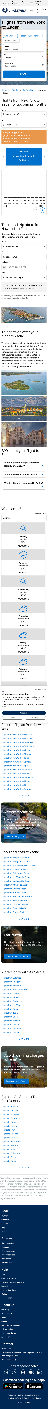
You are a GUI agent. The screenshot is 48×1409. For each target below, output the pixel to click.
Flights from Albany (10, 1024)
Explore (4, 1223)
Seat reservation (8, 1251)
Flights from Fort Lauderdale (14, 989)
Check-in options (8, 1278)
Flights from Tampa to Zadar (14, 900)
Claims (4, 1294)
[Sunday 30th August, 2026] (32, 197)
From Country (37, 1398)
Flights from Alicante (11, 1028)
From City (27, 1398)
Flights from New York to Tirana (15, 781)
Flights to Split (8, 1137)
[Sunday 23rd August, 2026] (5, 197)
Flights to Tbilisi (8, 1157)
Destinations (6, 1258)
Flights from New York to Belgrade (16, 734)
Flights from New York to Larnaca (16, 761)
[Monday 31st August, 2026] (36, 197)
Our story (5, 1309)
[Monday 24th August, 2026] (9, 197)
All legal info (6, 1337)
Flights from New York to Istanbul (16, 769)
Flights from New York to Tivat (15, 758)
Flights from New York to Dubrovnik (17, 789)
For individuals (5, 3)
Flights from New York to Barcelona (17, 777)
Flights (15, 90)
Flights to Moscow (9, 1110)
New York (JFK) (11, 49)
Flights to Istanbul (9, 1145)
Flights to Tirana (8, 1161)
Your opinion (6, 1298)
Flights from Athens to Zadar (14, 884)
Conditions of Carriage (10, 1325)
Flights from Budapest (11, 1001)
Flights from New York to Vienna (15, 750)
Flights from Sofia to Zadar (13, 888)
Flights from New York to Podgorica (17, 746)
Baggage (5, 1247)
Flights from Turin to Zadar (13, 892)
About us (24, 3)
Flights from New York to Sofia (15, 773)
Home (4, 90)
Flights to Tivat (8, 1129)
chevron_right (45, 157)
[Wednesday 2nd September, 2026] (44, 197)
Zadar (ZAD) (10, 57)
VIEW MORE (24, 795)
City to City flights (31, 1395)
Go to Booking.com (15, 836)
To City (20, 1395)
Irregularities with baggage (12, 1282)
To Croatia (28, 90)
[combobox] (24, 114)
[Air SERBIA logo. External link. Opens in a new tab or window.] (3, 692)
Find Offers (24, 160)
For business (15, 3)
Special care (6, 1286)
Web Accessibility (8, 1359)
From (6, 46)
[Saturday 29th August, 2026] (28, 197)
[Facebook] (7, 1372)
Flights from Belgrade (11, 977)
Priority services (8, 1255)
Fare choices (6, 1262)
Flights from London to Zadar (14, 869)
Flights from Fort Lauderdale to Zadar (18, 865)
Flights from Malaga (10, 1020)
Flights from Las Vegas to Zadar (15, 877)
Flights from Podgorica (12, 981)
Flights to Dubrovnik (10, 1153)
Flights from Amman (10, 1032)
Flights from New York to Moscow (16, 738)
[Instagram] (23, 1372)
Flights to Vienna (9, 1122)
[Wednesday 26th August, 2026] (17, 197)
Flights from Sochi (9, 1016)
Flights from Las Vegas (11, 1005)
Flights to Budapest (10, 1114)
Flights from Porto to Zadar (13, 908)
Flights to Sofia (8, 1149)
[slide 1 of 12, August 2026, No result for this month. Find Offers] (24, 156)
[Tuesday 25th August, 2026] (13, 197)
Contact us (6, 1349)
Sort (3, 272)
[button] (29, 36)
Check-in (43, 10)
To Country (12, 1395)
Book (31, 11)
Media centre (6, 1313)
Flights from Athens (10, 997)
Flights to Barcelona (10, 1141)
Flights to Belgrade (10, 1106)
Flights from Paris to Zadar (13, 912)
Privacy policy (7, 1329)
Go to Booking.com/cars (17, 956)
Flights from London (10, 993)
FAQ (3, 1274)
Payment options (8, 1290)
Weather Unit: (40, 514)
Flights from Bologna (11, 985)
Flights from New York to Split (14, 765)
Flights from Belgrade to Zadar (15, 857)
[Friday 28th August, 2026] (24, 197)
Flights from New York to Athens (16, 754)
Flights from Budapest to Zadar (15, 881)
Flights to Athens (9, 1126)
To (5, 55)
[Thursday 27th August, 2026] (21, 197)
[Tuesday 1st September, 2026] (40, 197)
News (3, 1317)
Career (4, 1321)
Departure (8, 63)
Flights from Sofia (9, 1009)
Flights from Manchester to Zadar (16, 896)
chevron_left (3, 157)
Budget (4, 262)
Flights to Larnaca (9, 1133)
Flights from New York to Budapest (17, 742)
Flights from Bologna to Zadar (15, 873)
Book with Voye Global (16, 1081)
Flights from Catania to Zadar (15, 904)
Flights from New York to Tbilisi (15, 785)
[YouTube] (31, 1372)
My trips (37, 10)
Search (24, 74)
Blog (3, 1231)
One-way (8, 35)
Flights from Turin (9, 1013)
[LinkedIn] (39, 1372)
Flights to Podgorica (10, 1118)
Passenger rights (8, 1333)
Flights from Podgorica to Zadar (16, 861)
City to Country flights (13, 1398)
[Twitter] (15, 1372)
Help (3, 1227)
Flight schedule (7, 1243)
